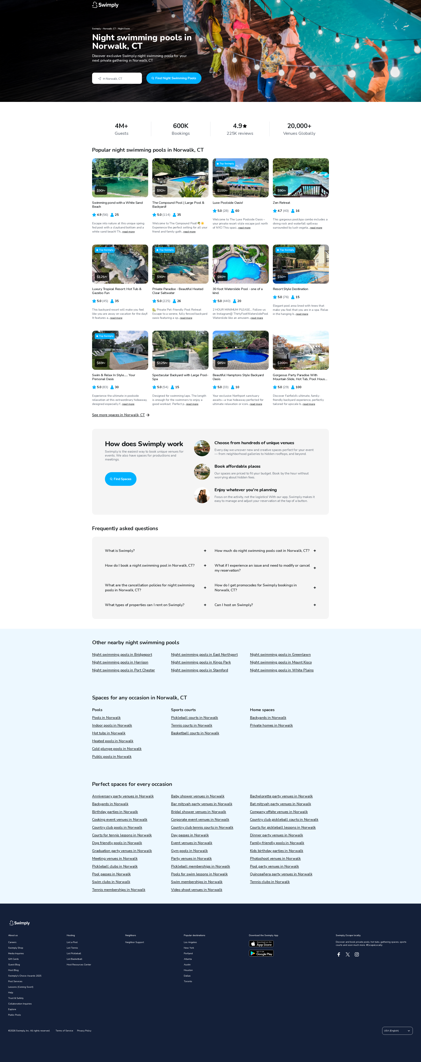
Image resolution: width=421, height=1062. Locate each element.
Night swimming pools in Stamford (199, 670)
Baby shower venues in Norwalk (197, 796)
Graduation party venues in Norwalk (122, 850)
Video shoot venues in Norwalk (196, 889)
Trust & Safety (16, 998)
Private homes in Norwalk (271, 725)
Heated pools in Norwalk (112, 741)
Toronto (188, 981)
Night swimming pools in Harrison (120, 662)
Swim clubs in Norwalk (111, 881)
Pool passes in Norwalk (111, 874)
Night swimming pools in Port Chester (123, 670)
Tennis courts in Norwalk (191, 725)
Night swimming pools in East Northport (204, 654)
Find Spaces (122, 479)
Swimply (96, 29)
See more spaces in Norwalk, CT (118, 415)
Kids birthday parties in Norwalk (276, 850)
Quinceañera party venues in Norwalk (281, 874)
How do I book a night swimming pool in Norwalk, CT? (150, 565)
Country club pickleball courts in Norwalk (284, 819)
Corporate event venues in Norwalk (200, 819)
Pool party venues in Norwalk (274, 866)
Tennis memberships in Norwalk (118, 889)
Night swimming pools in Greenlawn (280, 654)
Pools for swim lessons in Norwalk (199, 874)
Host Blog (13, 970)
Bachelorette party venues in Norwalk (281, 796)
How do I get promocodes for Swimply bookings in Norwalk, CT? (256, 588)
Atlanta (188, 959)
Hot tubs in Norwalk (108, 733)
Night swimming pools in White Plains (282, 670)
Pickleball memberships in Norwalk (200, 866)
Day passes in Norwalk (190, 835)
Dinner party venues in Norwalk (276, 835)
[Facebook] (339, 954)
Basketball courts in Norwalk (195, 733)
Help (10, 992)
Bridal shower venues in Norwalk (198, 811)
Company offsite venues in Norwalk (279, 811)
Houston (188, 970)
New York (189, 947)
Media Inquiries (16, 953)
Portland (188, 953)
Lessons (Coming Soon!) (20, 987)
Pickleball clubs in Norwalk (115, 866)
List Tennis (72, 947)
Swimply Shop (15, 947)
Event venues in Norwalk (191, 842)
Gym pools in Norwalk (189, 850)
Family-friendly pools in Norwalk (277, 842)
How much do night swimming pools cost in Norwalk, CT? (262, 550)
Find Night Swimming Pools (175, 78)
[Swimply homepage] (210, 5)
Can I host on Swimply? (234, 604)
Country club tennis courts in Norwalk (202, 827)
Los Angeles (190, 942)
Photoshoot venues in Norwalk (275, 858)
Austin (187, 964)
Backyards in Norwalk (268, 717)
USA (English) (391, 1030)
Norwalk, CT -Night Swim (116, 29)
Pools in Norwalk (106, 717)
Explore (12, 1009)
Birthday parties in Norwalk (115, 811)
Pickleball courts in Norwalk (194, 717)
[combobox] (117, 78)
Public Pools (14, 1014)
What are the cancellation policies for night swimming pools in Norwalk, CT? (149, 588)
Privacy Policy (84, 1030)
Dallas (187, 975)
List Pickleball (74, 953)
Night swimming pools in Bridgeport (122, 654)
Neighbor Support (134, 942)
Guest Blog (14, 964)
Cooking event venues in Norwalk (119, 819)
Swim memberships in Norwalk (197, 881)
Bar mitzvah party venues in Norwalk (201, 804)
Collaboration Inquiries (20, 1003)
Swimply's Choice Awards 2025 (24, 975)
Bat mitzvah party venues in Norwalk (280, 804)
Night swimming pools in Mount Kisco (281, 662)
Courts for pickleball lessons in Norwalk (283, 827)
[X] (348, 954)
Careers (12, 942)
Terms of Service (64, 1030)
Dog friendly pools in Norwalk (117, 842)
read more (128, 232)
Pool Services (15, 981)
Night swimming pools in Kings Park (201, 662)
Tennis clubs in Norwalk (270, 881)
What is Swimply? (120, 550)
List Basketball (74, 959)
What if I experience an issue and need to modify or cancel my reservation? (262, 568)
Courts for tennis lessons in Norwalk (122, 835)
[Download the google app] (261, 953)
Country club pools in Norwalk (117, 827)
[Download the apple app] (261, 943)
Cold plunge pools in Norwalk (117, 748)
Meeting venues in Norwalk (115, 858)
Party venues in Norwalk (191, 858)
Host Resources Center (79, 964)
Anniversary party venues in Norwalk (123, 796)
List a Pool (72, 942)
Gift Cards (13, 959)
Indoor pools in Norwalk (112, 725)
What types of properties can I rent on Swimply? (144, 604)
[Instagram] (357, 954)
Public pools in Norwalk (112, 756)
